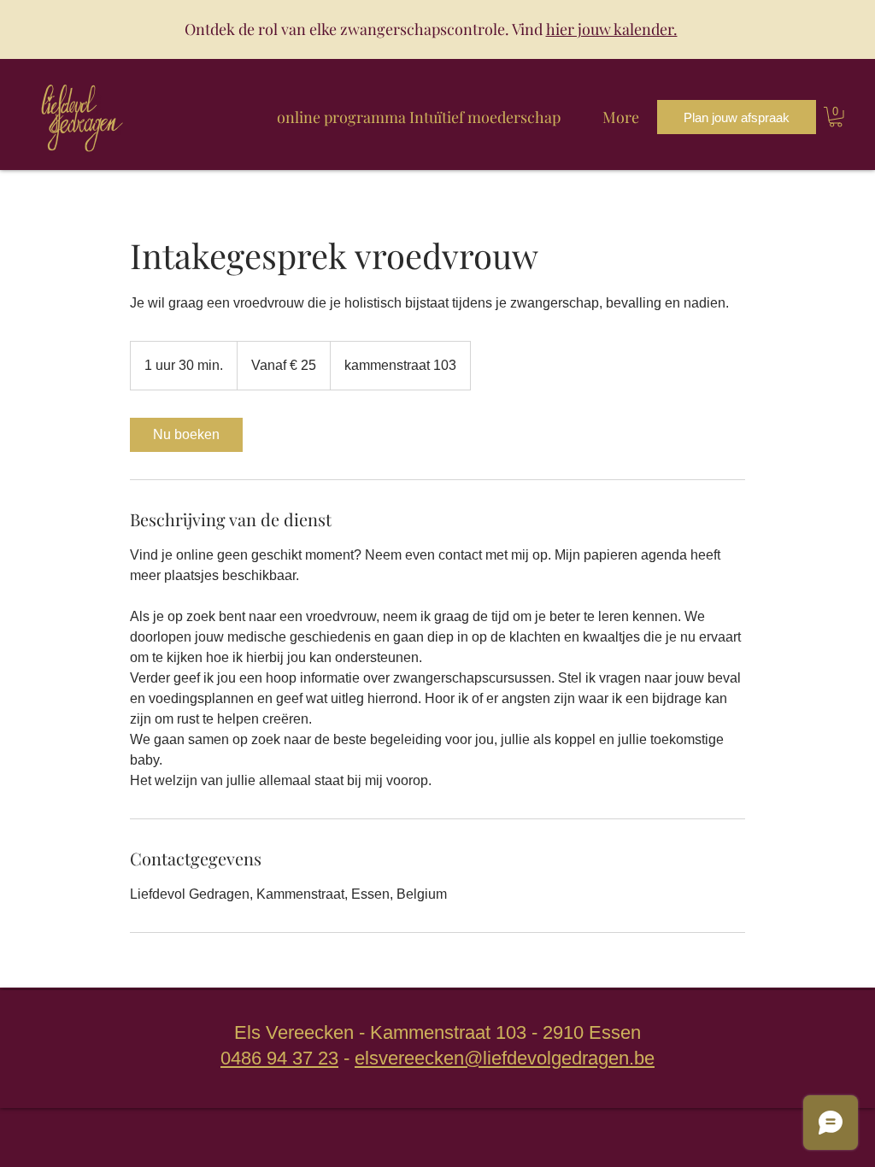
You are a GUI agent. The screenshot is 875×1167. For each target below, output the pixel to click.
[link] (186, 435)
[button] (836, 117)
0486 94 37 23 (279, 1058)
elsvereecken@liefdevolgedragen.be (505, 1058)
